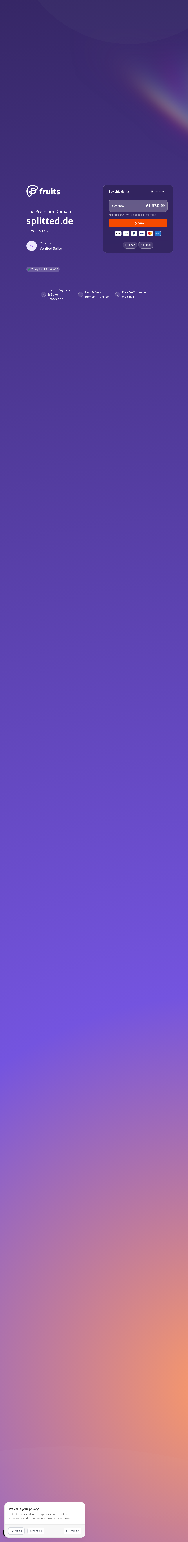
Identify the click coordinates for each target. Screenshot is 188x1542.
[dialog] (44, 1520)
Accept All (36, 1531)
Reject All (16, 1531)
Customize (72, 1531)
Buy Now (138, 223)
